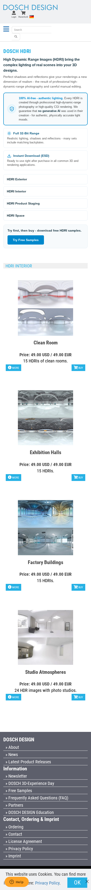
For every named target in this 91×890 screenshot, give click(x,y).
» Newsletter (16, 776)
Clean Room (46, 342)
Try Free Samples (26, 240)
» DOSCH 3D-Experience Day (30, 783)
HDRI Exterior (17, 179)
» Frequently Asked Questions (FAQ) (37, 797)
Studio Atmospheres (45, 672)
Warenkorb (23, 17)
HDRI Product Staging (23, 203)
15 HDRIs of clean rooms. (45, 361)
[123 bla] (16, 36)
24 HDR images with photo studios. (46, 690)
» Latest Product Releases (28, 761)
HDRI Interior (16, 191)
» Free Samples (19, 790)
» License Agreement (24, 841)
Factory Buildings (45, 562)
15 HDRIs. (45, 470)
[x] (87, 879)
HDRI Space (16, 215)
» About (12, 747)
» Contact (14, 834)
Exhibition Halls (45, 452)
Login (13, 17)
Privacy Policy (47, 883)
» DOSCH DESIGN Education (30, 812)
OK (77, 882)
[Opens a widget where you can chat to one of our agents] (16, 882)
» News (12, 754)
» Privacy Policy (19, 848)
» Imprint (13, 856)
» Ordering (14, 827)
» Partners (14, 805)
